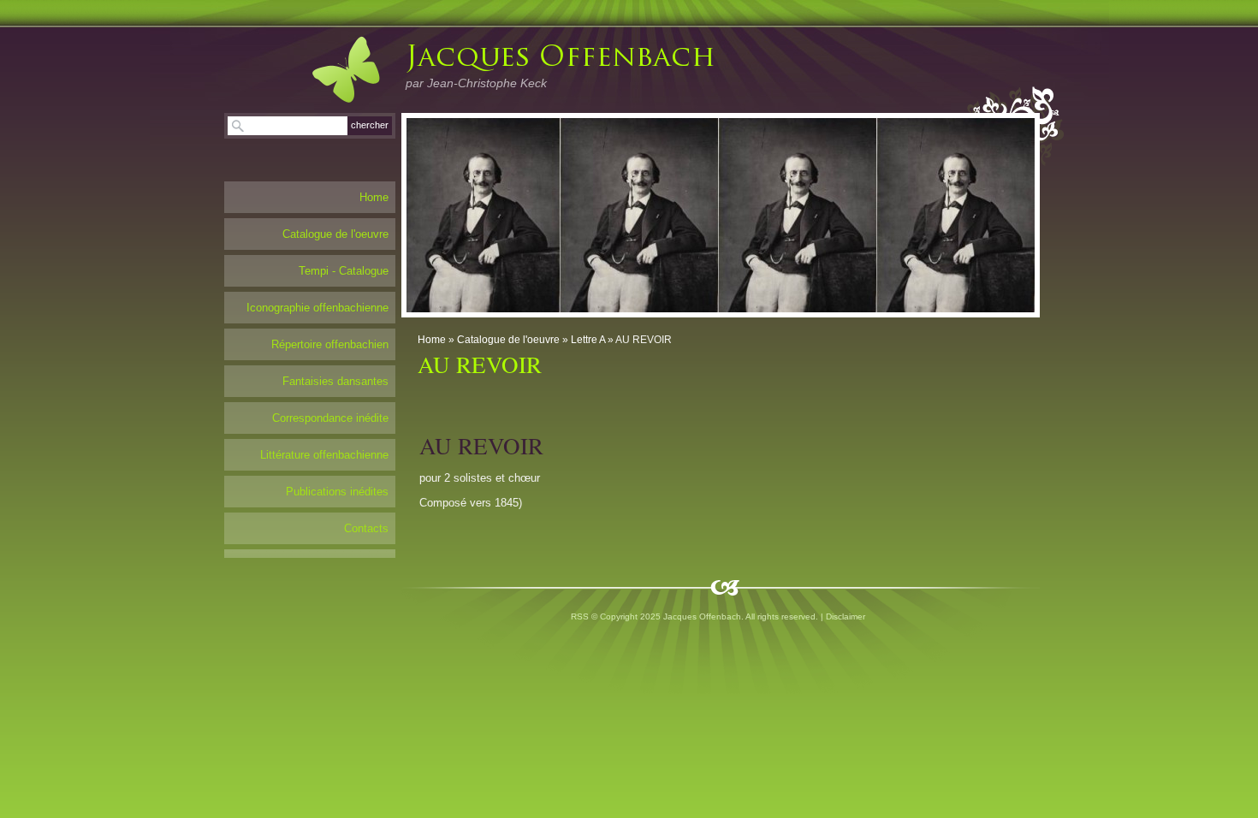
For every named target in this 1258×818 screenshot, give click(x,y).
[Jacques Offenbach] (328, 69)
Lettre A (588, 340)
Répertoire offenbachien (330, 344)
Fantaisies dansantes (335, 381)
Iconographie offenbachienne (317, 307)
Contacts (366, 528)
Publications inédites (337, 491)
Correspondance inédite (330, 418)
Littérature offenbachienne (324, 454)
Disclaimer (845, 616)
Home (432, 340)
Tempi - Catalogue (344, 270)
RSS (580, 616)
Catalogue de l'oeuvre (508, 340)
